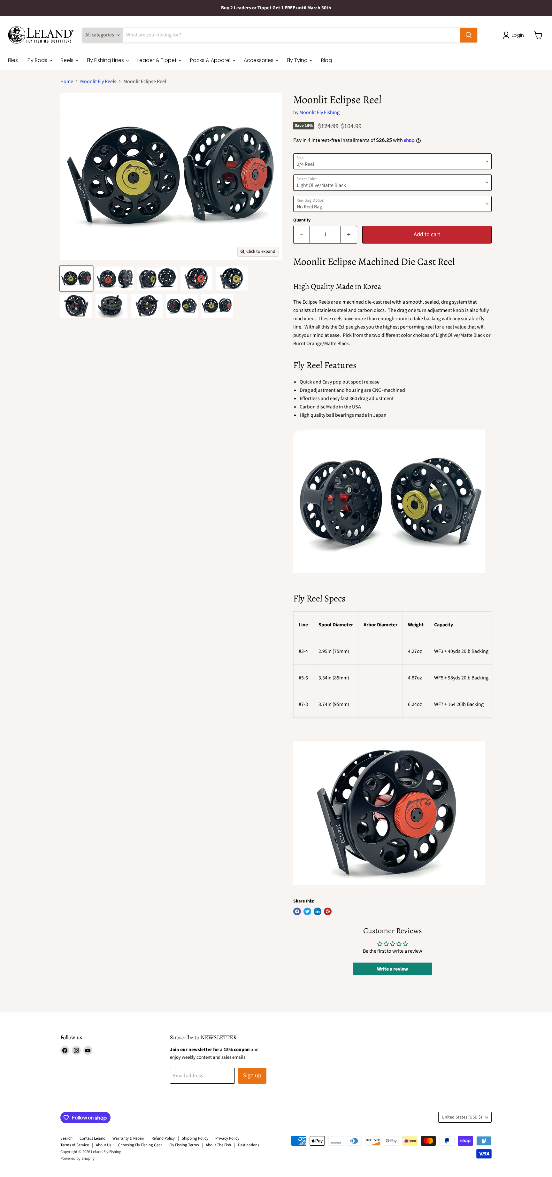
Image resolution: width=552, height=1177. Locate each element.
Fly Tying (298, 60)
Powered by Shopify (77, 1158)
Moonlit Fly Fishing (319, 112)
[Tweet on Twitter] (307, 911)
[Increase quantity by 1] (349, 235)
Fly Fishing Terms (184, 1145)
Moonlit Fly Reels (98, 81)
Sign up (252, 1076)
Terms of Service (74, 1145)
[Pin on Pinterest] (328, 911)
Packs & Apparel (211, 60)
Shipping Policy (195, 1138)
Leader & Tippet (157, 60)
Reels (68, 60)
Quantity (301, 220)
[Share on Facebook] (297, 911)
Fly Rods (38, 60)
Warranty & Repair (128, 1138)
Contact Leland (92, 1138)
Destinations (248, 1145)
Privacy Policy (227, 1138)
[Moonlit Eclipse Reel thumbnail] (76, 278)
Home (66, 81)
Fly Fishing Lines (106, 60)
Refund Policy (163, 1138)
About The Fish (218, 1145)
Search (66, 1138)
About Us (103, 1145)
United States (462, 1117)
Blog (326, 60)
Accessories (259, 60)
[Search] (468, 35)
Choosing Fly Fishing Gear (140, 1145)
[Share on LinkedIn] (317, 911)
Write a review (392, 968)
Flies (13, 60)
